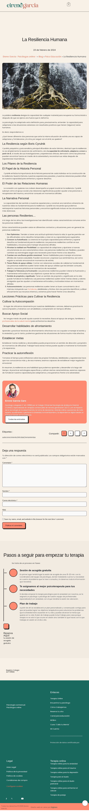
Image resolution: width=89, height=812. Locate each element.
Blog (41, 56)
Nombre (6, 491)
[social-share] (64, 433)
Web (4, 510)
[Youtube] (22, 799)
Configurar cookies (14, 786)
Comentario (7, 463)
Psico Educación (53, 56)
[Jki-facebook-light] (12, 799)
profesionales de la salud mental (16, 321)
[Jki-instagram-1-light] (6, 799)
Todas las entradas (16, 419)
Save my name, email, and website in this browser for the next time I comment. (34, 519)
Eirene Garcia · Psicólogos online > (20, 56)
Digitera (54, 807)
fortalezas (32, 289)
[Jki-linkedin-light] (17, 799)
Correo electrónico (9, 500)
